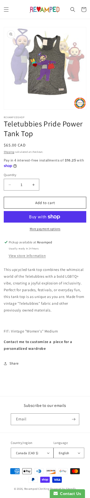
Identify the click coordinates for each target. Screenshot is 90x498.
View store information (27, 255)
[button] (6, 9)
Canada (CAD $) (27, 453)
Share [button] (14, 363)
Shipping (9, 151)
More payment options (45, 229)
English (64, 453)
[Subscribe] (73, 419)
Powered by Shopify (63, 488)
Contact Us (69, 493)
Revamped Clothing (37, 488)
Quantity (10, 175)
